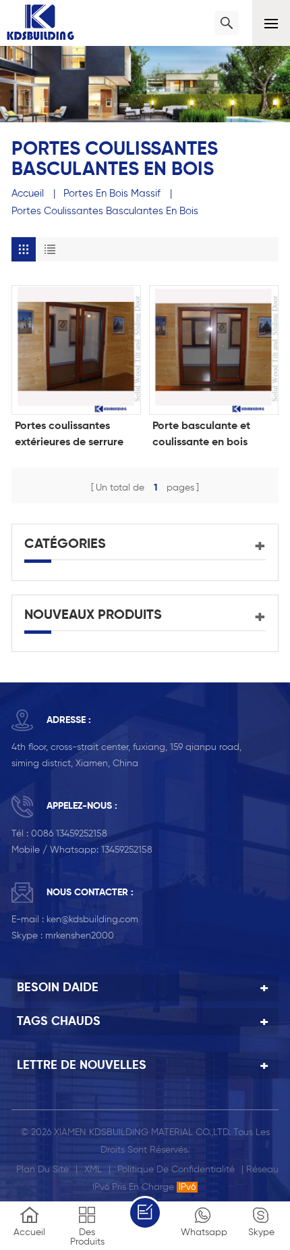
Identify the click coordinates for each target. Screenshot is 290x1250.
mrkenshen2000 (79, 936)
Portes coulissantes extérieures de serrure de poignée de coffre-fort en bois (70, 436)
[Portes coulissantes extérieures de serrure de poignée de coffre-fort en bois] (76, 350)
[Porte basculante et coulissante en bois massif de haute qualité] (214, 350)
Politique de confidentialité (176, 1169)
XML (93, 1169)
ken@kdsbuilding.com (92, 919)
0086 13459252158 (69, 834)
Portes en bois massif (112, 194)
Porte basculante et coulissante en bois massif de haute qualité (210, 436)
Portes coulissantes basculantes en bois (104, 211)
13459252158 (126, 850)
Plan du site (42, 1169)
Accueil (27, 194)
